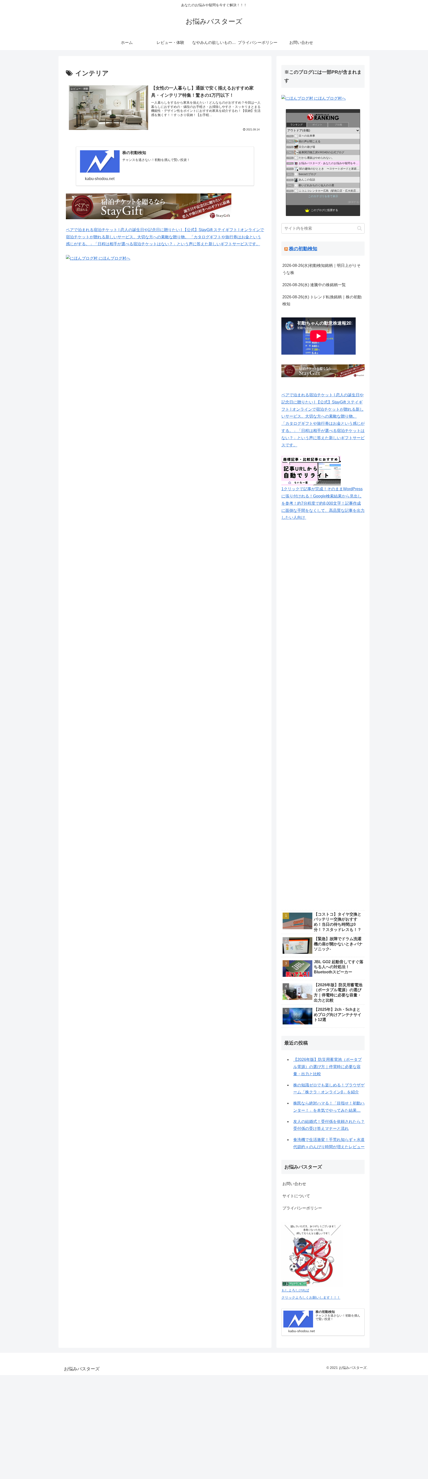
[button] (359, 228)
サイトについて (296, 1196)
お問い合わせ (294, 1184)
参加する (354, 202)
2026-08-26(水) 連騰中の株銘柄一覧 (314, 285)
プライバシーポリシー (302, 1208)
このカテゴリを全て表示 (323, 196)
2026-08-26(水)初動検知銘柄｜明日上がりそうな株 (321, 269)
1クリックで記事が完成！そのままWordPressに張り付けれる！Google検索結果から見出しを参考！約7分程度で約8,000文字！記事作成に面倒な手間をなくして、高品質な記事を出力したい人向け (323, 503)
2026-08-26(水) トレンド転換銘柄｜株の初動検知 (322, 300)
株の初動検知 (303, 248)
